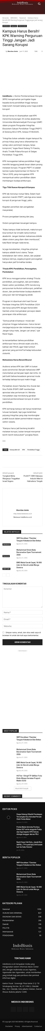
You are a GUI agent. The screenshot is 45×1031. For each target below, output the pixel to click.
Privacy (17, 1026)
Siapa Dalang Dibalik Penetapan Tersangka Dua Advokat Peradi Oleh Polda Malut (29, 816)
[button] (39, 3)
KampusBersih (15, 450)
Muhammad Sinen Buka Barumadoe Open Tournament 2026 (28, 552)
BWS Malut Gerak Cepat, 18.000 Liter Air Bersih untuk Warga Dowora (29, 565)
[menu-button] (4, 3)
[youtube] (27, 521)
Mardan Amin (13, 51)
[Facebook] (12, 57)
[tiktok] (23, 521)
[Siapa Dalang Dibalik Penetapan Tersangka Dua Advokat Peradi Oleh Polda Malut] (8, 817)
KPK (23, 450)
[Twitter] (18, 57)
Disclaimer (9, 1026)
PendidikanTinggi (33, 450)
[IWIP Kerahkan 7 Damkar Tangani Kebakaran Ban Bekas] (8, 541)
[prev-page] (4, 575)
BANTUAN (6, 569)
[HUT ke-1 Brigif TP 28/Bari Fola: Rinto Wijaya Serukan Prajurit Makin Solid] (8, 779)
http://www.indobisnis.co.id (23, 514)
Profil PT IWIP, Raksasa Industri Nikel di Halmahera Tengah (33, 478)
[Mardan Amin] (4, 51)
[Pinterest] (24, 57)
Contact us (38, 1026)
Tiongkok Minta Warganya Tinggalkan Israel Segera (11, 478)
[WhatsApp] (30, 57)
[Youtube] (31, 1009)
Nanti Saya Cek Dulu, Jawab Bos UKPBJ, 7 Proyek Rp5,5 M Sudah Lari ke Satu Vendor (29, 844)
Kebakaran (6, 544)
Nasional (23, 18)
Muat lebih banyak (21, 788)
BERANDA (14, 18)
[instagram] (18, 521)
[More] (36, 57)
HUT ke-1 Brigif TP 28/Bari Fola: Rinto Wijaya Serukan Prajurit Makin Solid (29, 778)
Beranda (5, 18)
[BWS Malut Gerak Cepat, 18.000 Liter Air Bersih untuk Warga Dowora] (8, 565)
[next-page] (8, 575)
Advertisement (27, 1026)
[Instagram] (19, 1009)
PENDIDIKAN (22, 26)
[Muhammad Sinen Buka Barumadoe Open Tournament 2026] (8, 553)
